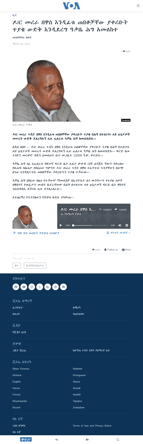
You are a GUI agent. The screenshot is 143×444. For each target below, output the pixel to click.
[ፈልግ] (117, 439)
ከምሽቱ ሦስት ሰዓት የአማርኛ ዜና (91, 350)
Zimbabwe (78, 407)
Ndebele (77, 368)
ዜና (15, 15)
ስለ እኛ (17, 432)
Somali (76, 388)
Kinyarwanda (20, 401)
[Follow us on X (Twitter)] (39, 287)
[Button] (126, 51)
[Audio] (57, 439)
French (16, 394)
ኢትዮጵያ (18, 307)
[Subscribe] (63, 287)
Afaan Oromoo (21, 368)
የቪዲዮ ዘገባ (19, 332)
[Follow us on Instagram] (31, 287)
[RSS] (47, 287)
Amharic (17, 375)
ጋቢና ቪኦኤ (19, 350)
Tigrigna (77, 401)
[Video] (87, 439)
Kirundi (16, 407)
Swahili (77, 394)
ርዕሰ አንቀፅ (19, 425)
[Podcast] (55, 287)
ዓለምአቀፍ (78, 314)
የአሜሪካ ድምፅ (73, 214)
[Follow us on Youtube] (23, 287)
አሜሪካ (77, 307)
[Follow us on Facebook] (16, 287)
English (17, 381)
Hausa (16, 388)
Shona (76, 381)
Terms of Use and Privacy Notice (92, 425)
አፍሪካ (16, 314)
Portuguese (79, 375)
